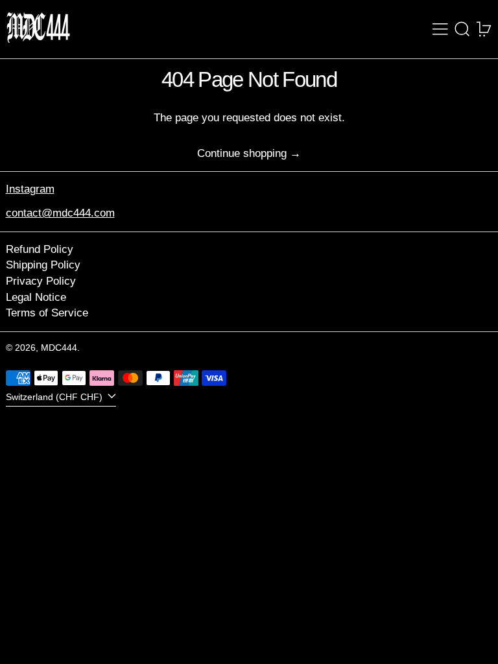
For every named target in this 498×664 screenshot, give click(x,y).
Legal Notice (36, 297)
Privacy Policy (41, 281)
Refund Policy (39, 249)
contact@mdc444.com (60, 213)
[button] (462, 29)
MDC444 (59, 348)
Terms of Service (47, 313)
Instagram (30, 189)
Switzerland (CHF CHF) (55, 397)
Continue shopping (242, 153)
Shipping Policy (43, 265)
